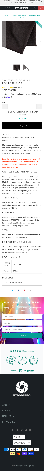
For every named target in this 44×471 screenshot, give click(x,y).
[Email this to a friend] (30, 290)
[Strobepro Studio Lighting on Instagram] (22, 430)
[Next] (40, 41)
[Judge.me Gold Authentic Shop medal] (22, 360)
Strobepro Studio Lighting (24, 466)
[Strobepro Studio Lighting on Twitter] (26, 430)
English (17, 437)
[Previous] (4, 41)
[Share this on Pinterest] (24, 290)
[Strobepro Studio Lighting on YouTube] (30, 430)
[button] (7, 87)
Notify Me (22, 125)
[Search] (35, 8)
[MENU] (1, 8)
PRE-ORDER (22, 118)
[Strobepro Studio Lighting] (22, 8)
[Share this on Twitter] (12, 290)
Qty (3, 102)
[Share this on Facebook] (18, 290)
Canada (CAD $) (20, 443)
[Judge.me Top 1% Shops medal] (33, 360)
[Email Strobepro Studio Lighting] (13, 430)
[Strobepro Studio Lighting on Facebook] (18, 430)
